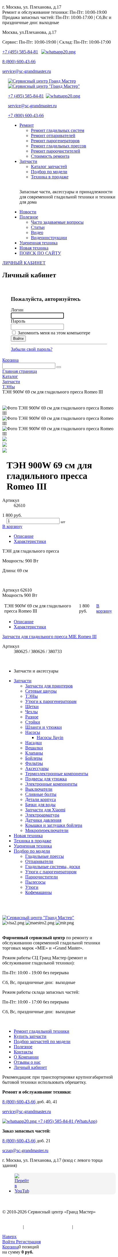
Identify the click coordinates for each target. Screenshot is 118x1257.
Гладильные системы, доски (52, 866)
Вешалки (34, 747)
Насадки (33, 742)
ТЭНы (31, 696)
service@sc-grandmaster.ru (26, 71)
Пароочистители (41, 876)
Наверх (9, 1236)
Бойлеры (33, 758)
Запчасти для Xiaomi (45, 809)
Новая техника (28, 835)
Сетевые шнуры (41, 691)
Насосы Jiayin (50, 737)
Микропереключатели (46, 830)
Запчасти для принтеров (49, 685)
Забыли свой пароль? (31, 349)
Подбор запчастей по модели (42, 1041)
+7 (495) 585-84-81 (20, 51)
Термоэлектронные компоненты (56, 773)
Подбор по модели (32, 851)
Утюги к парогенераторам (50, 701)
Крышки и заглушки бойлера (53, 825)
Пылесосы (35, 882)
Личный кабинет (30, 1067)
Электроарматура (42, 814)
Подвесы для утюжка (46, 778)
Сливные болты (40, 794)
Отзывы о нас (27, 1062)
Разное (31, 716)
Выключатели (38, 789)
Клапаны (34, 753)
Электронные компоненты (51, 784)
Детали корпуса (40, 799)
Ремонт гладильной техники (41, 1031)
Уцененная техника (33, 845)
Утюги (31, 887)
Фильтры (34, 763)
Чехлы (31, 711)
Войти (9, 1241)
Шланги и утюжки (43, 727)
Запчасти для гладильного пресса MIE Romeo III (49, 636)
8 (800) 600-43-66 (19, 61)
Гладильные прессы (44, 856)
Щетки (32, 706)
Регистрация (28, 1241)
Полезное (23, 1046)
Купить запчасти (30, 1036)
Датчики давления (43, 820)
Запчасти (23, 680)
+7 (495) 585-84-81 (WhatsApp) (67, 1121)
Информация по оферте (48, 1226)
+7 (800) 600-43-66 (26, 115)
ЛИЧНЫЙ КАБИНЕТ (24, 262)
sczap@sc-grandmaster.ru (25, 1150)
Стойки (32, 722)
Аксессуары (37, 768)
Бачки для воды (40, 804)
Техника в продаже (32, 840)
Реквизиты (84, 1226)
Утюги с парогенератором (50, 871)
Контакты (23, 1051)
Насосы (32, 732)
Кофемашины (38, 892)
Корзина (10, 360)
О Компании (26, 1057)
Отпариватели (39, 861)
